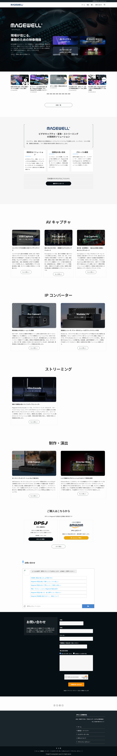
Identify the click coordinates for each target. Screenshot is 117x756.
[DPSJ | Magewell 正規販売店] (17, 4)
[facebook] (54, 705)
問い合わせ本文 (64, 651)
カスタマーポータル (83, 734)
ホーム (79, 727)
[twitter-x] (57, 705)
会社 (61, 627)
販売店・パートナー (83, 731)
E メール (62, 635)
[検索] (63, 705)
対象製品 (69, 643)
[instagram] (60, 705)
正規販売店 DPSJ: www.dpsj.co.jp (99, 1)
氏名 (61, 620)
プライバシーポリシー (72, 690)
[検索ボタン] (104, 4)
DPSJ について (82, 738)
